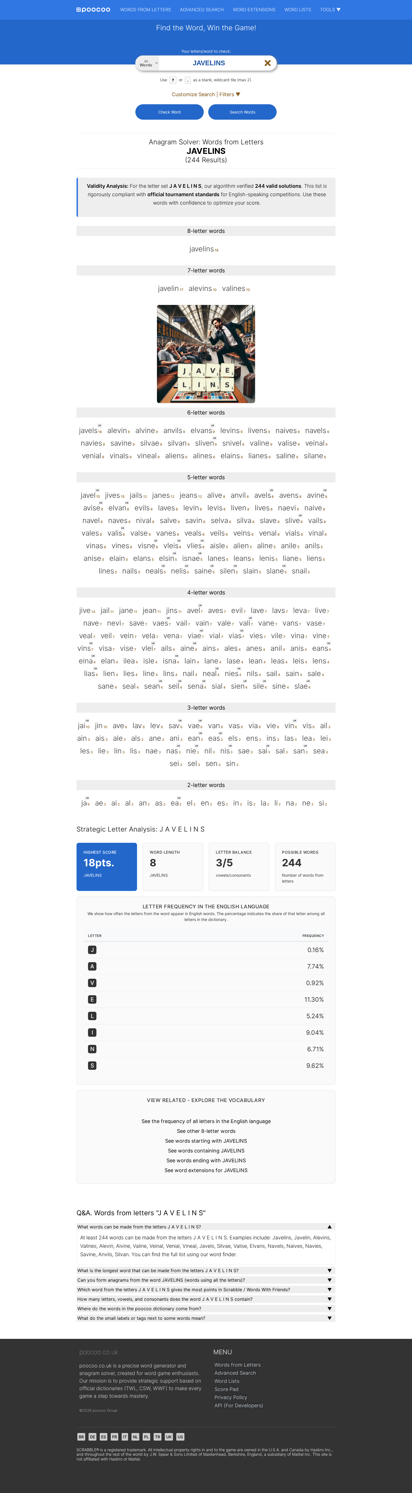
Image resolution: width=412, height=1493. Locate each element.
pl (146, 1436)
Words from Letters (145, 9)
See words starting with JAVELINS (206, 1141)
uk (169, 1436)
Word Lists (297, 9)
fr (114, 1436)
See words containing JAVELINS (206, 1151)
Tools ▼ (330, 9)
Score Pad (226, 1389)
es (103, 1436)
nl (135, 1436)
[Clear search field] (268, 63)
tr (157, 1436)
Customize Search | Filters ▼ (206, 94)
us (180, 1436)
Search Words (242, 112)
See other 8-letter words (206, 1131)
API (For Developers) (238, 1405)
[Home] (93, 10)
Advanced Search (202, 9)
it (125, 1436)
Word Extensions (254, 9)
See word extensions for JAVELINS (206, 1170)
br (81, 1436)
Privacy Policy (230, 1397)
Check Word (169, 112)
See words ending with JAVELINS (206, 1160)
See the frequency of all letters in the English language (206, 1121)
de (92, 1436)
